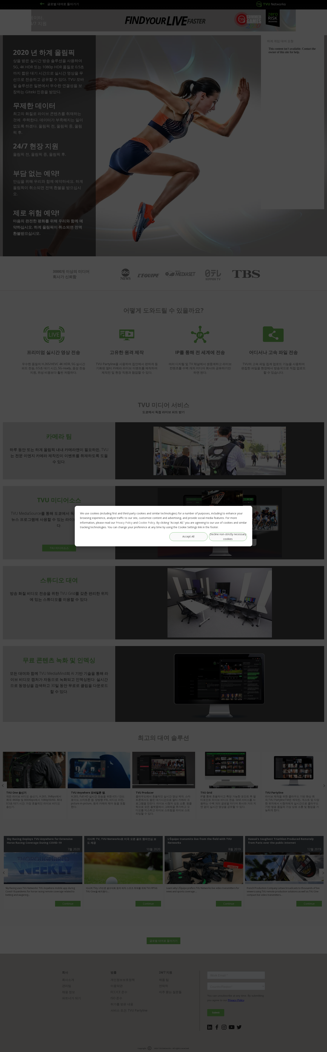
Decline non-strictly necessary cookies (228, 536)
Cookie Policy (147, 522)
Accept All (188, 536)
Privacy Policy (124, 522)
